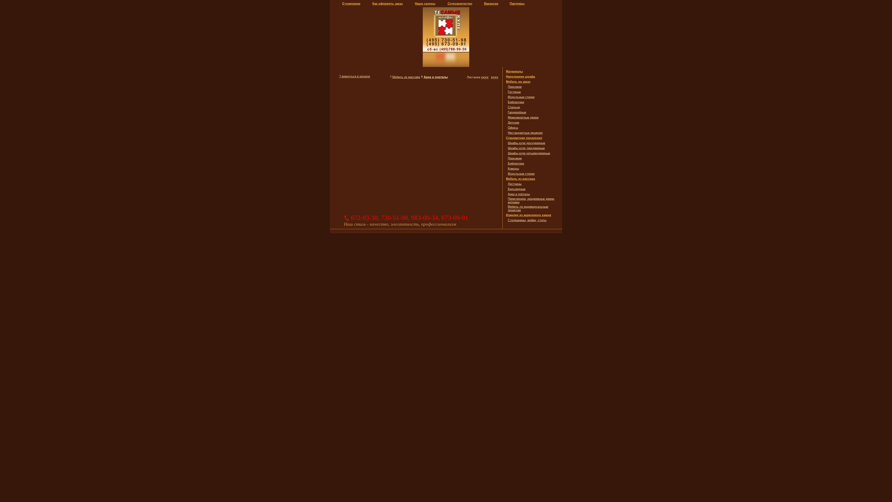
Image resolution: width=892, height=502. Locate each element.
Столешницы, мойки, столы (527, 220)
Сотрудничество (460, 3)
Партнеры (517, 3)
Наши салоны (425, 3)
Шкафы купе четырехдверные (529, 153)
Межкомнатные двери (523, 117)
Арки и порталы (436, 77)
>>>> (494, 77)
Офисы (513, 127)
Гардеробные (517, 112)
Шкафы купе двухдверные (526, 143)
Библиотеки (516, 102)
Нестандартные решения (525, 133)
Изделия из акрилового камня (528, 215)
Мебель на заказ (518, 81)
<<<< (485, 77)
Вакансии (491, 3)
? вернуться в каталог (354, 76)
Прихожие (515, 87)
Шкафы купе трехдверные (526, 148)
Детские (513, 122)
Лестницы (514, 184)
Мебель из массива (406, 77)
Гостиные (514, 92)
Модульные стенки (521, 97)
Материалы (514, 71)
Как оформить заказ (387, 3)
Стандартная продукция (524, 138)
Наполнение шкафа (520, 76)
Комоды (513, 168)
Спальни (514, 107)
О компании (351, 3)
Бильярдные (516, 189)
